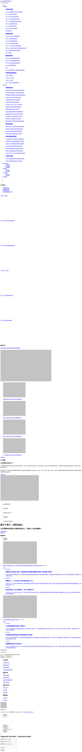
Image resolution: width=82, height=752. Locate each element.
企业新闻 (8, 170)
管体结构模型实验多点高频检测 (13, 99)
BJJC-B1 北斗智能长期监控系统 (13, 19)
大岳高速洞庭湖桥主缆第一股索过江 (11, 619)
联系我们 (5, 176)
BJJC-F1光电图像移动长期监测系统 (14, 21)
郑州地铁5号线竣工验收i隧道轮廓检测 (14, 128)
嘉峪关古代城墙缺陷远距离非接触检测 (14, 150)
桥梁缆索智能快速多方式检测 (12, 109)
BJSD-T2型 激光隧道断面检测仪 (13, 58)
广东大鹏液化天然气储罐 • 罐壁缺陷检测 (15, 139)
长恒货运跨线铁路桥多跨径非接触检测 (14, 111)
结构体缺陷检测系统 (11, 72)
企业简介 (8, 174)
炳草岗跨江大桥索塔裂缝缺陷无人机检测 (15, 141)
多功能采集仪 (9, 30)
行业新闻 (8, 171)
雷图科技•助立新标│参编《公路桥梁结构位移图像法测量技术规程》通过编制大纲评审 (22, 565)
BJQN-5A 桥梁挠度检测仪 (11, 38)
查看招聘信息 (4, 531)
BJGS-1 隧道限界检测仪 (11, 65)
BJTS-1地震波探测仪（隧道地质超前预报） (15, 70)
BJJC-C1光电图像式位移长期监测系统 (14, 11)
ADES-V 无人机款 (10, 77)
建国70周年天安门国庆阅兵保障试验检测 (15, 126)
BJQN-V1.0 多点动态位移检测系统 (13, 45)
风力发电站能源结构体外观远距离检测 (14, 148)
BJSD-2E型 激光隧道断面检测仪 (13, 63)
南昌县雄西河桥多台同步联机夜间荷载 (14, 114)
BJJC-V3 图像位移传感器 (11, 14)
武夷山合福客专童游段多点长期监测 (14, 161)
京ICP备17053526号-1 (29, 712)
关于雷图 (5, 172)
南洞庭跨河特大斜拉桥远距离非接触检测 (15, 90)
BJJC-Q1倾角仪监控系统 (11, 26)
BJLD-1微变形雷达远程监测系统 (13, 50)
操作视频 (8, 166)
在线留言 (5, 730)
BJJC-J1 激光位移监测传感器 (12, 16)
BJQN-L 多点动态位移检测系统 (13, 36)
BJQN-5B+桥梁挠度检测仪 (12, 41)
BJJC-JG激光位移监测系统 (11, 28)
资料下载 (8, 164)
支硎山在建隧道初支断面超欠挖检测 (14, 133)
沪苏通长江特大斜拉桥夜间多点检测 (14, 116)
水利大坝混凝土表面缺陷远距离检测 (14, 146)
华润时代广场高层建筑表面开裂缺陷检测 (15, 143)
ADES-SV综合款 (9, 80)
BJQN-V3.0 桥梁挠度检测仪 (12, 43)
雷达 (7, 67)
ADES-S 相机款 (9, 75)
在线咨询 (3, 532)
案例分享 (5, 85)
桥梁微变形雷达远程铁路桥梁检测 (13, 106)
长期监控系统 (9, 9)
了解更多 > (3, 474)
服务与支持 (5, 163)
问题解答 (8, 167)
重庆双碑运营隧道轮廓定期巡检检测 (14, 131)
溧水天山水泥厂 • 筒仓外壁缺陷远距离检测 (15, 153)
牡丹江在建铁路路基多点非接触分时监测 (15, 158)
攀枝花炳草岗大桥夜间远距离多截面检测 (15, 121)
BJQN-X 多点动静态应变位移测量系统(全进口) (16, 48)
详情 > (4, 568)
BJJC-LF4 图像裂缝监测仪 (11, 23)
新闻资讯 (5, 168)
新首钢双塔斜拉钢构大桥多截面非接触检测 (15, 95)
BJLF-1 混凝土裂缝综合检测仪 (12, 82)
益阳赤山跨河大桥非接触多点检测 (13, 97)
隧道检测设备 (9, 55)
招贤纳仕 (8, 175)
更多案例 (3, 457)
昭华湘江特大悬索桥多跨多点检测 (13, 118)
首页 (4, 5)
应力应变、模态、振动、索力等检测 (14, 104)
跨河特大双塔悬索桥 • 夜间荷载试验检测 (15, 92)
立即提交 (2, 750)
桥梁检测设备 (9, 33)
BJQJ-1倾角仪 (9, 52)
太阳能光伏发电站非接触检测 (12, 102)
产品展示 (5, 6)
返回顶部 (5, 731)
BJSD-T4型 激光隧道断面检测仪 (13, 60)
